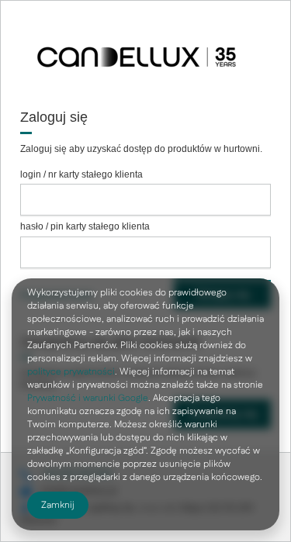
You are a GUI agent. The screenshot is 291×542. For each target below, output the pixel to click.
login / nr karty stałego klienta (81, 174)
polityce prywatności (71, 371)
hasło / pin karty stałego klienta (85, 226)
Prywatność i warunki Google (87, 398)
